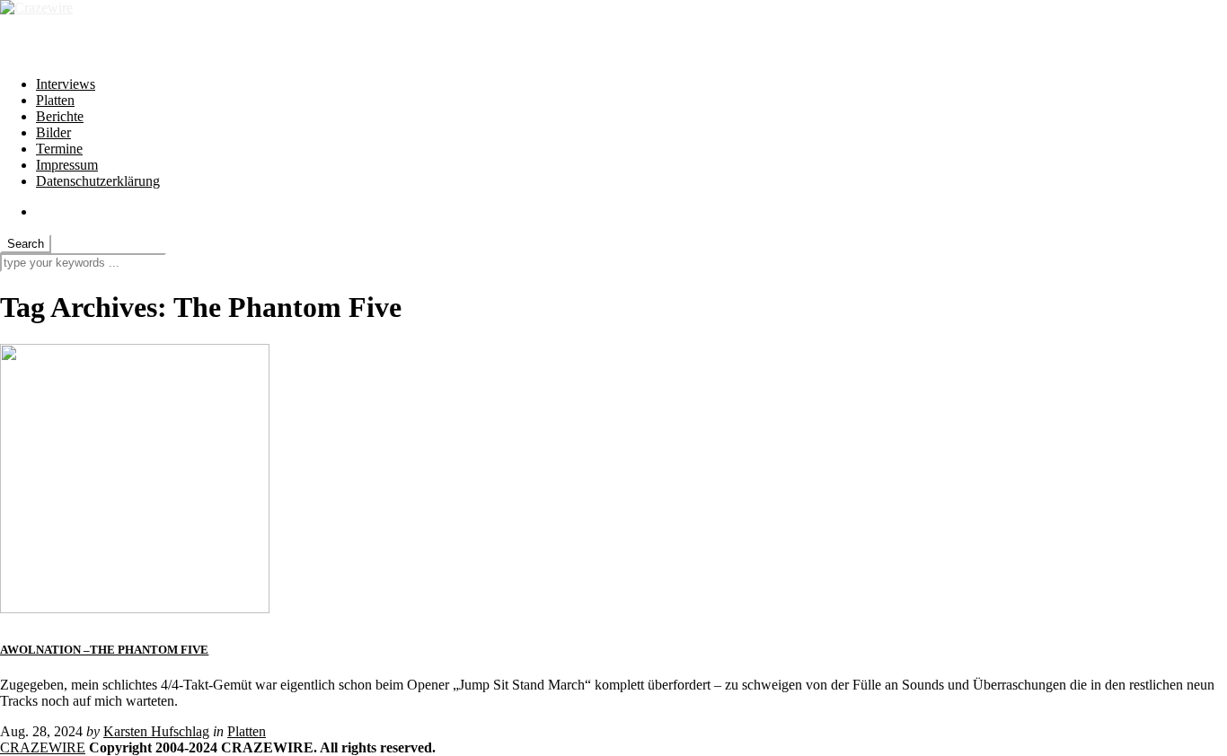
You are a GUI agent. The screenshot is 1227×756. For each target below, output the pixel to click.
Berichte (60, 116)
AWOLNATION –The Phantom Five (104, 649)
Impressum (67, 164)
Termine (59, 148)
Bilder (53, 132)
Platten (55, 100)
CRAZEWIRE (42, 747)
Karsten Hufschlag (156, 731)
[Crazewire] (36, 7)
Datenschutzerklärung (98, 181)
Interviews (65, 84)
